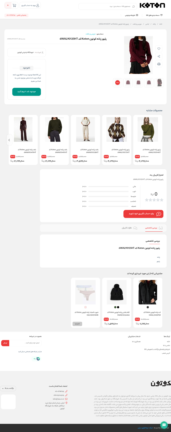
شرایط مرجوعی (130, 15)
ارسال (5, 343)
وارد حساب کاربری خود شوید (141, 214)
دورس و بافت (136, 24)
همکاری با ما (136, 341)
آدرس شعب (166, 353)
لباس (146, 24)
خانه (159, 24)
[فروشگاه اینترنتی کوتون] (152, 5)
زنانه (153, 24)
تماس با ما (166, 345)
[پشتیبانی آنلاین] (164, 425)
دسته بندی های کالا (153, 15)
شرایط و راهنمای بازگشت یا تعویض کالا (157, 349)
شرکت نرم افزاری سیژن (145, 428)
